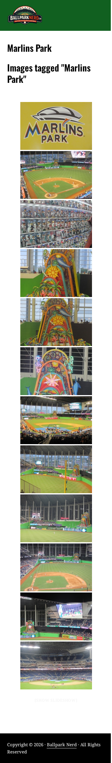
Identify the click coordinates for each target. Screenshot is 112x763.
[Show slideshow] (56, 700)
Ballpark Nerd (62, 744)
